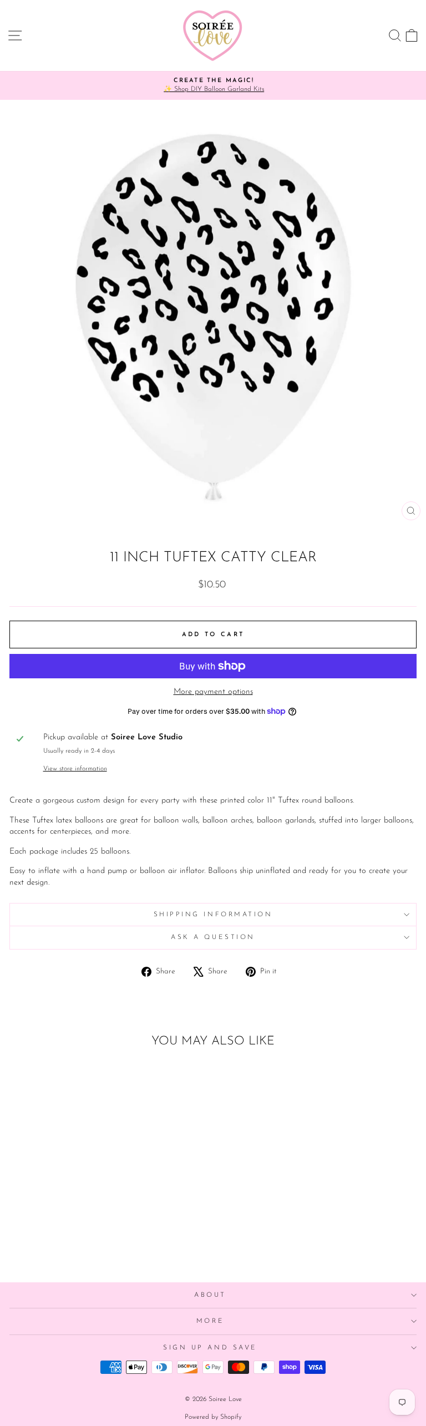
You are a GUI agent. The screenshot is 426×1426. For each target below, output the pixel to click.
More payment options (213, 692)
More (210, 1321)
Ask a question (213, 937)
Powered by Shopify (213, 1417)
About (210, 1295)
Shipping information (213, 914)
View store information (75, 768)
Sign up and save (210, 1347)
